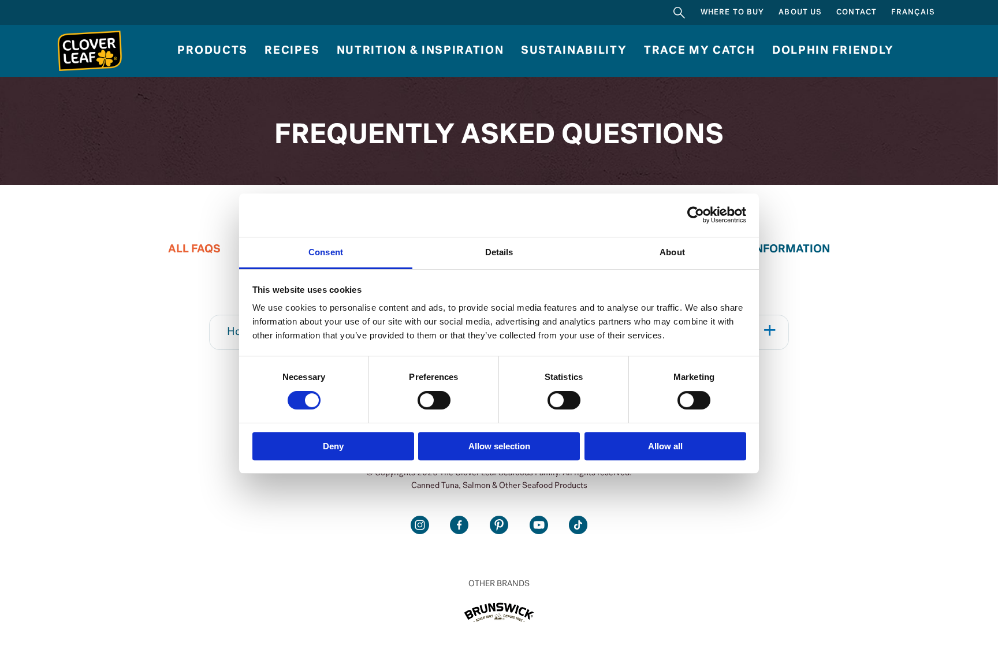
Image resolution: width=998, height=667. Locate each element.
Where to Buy (733, 12)
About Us (800, 12)
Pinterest (499, 525)
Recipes (292, 51)
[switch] (434, 400)
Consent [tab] (325, 252)
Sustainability (574, 51)
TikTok (578, 525)
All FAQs (194, 249)
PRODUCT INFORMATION (762, 249)
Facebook (459, 525)
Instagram (420, 525)
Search (679, 12)
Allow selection (499, 446)
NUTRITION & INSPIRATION (420, 51)
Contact (856, 12)
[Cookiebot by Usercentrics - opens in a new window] (695, 214)
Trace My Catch (699, 51)
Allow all (665, 446)
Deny (333, 446)
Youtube (539, 525)
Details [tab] (499, 252)
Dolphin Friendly (833, 51)
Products (212, 51)
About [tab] (672, 252)
